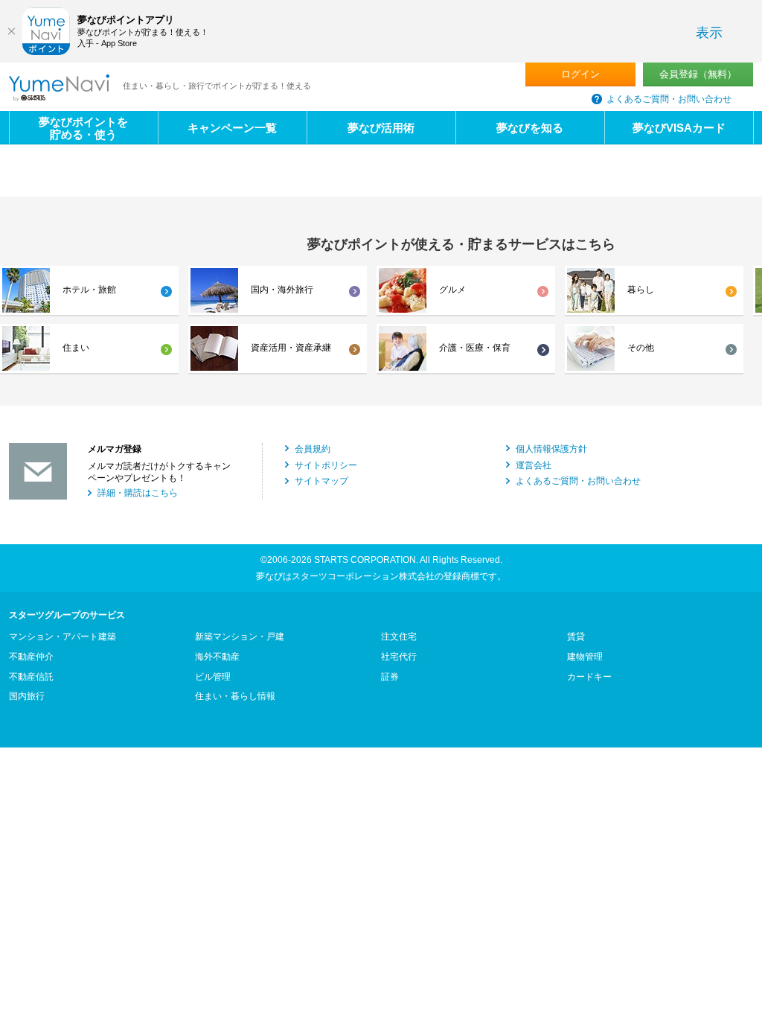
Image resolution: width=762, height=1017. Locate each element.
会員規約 (312, 449)
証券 (390, 677)
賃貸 (576, 636)
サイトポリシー (326, 465)
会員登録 (698, 74)
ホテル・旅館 (89, 289)
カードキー (589, 677)
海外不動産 (217, 656)
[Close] (11, 31)
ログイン (580, 74)
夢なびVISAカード (679, 127)
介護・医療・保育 (474, 347)
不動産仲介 (31, 656)
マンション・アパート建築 (62, 636)
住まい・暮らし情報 (235, 696)
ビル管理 (213, 677)
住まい (76, 347)
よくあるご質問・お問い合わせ (668, 99)
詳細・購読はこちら (137, 493)
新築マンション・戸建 (239, 636)
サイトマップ (321, 481)
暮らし (640, 289)
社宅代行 (399, 656)
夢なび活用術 (381, 127)
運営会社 (533, 465)
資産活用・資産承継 (291, 347)
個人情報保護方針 (551, 449)
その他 (640, 347)
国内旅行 (27, 696)
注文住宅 (399, 636)
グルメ (452, 289)
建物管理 (585, 656)
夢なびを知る (529, 127)
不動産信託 (31, 677)
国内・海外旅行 (282, 289)
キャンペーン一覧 (232, 127)
